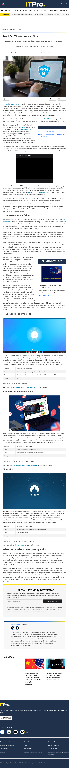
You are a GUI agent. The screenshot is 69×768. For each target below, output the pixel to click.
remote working (26, 129)
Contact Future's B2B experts (33, 752)
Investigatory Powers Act (36, 192)
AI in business (39, 14)
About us (27, 742)
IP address (48, 119)
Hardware (23, 10)
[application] (34, 168)
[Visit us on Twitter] (9, 732)
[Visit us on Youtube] (15, 732)
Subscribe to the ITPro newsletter (22, 14)
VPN (20, 29)
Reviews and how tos (52, 14)
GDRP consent (52, 749)
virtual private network (12, 104)
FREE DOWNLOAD (44, 296)
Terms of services (30, 607)
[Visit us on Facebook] (2, 732)
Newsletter (62, 99)
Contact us (51, 742)
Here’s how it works (46, 52)
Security (43, 10)
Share (7, 99)
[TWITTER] (13, 627)
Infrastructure (33, 10)
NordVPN (6, 581)
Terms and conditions (7, 745)
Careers (2, 752)
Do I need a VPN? (44, 132)
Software (12, 29)
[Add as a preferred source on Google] (6, 718)
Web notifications (53, 745)
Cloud (16, 10)
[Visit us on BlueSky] (21, 732)
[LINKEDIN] (18, 627)
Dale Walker (22, 46)
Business (8, 10)
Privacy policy (28, 745)
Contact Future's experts (8, 742)
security (22, 127)
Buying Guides (48, 46)
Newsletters (28, 749)
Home (4, 29)
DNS (41, 243)
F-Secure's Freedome (45, 575)
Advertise (63, 10)
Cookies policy (4, 749)
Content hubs (53, 10)
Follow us (54, 99)
